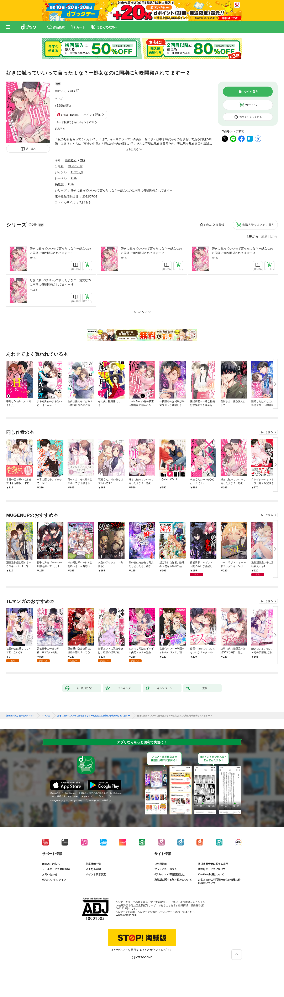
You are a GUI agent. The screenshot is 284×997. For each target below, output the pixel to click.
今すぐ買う (251, 91)
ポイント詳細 (92, 114)
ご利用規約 (160, 863)
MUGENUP (75, 166)
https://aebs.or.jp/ (127, 915)
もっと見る (267, 432)
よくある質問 (93, 869)
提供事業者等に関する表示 (213, 863)
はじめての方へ (51, 863)
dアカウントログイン (54, 879)
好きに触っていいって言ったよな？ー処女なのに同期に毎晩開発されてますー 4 (60, 282)
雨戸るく (61, 91)
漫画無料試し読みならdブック (20, 716)
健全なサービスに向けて (212, 869)
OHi (72, 91)
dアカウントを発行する (126, 949)
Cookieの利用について (211, 874)
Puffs (74, 178)
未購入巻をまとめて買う (258, 224)
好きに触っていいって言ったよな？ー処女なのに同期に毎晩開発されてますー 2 (151, 251)
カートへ (251, 105)
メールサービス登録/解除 (56, 869)
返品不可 (60, 128)
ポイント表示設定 (96, 874)
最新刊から (269, 236)
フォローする (78, 91)
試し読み (31, 148)
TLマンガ (77, 172)
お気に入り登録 (214, 224)
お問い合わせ (49, 874)
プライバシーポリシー (166, 869)
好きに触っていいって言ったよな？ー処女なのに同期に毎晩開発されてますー (122, 190)
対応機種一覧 (93, 863)
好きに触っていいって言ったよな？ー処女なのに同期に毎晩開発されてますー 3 (242, 251)
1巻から (253, 236)
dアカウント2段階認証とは (169, 874)
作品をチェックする (250, 116)
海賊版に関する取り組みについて (173, 879)
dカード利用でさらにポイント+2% (74, 122)
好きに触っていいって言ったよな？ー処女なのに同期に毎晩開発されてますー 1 (60, 251)
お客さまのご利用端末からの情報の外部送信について (219, 881)
